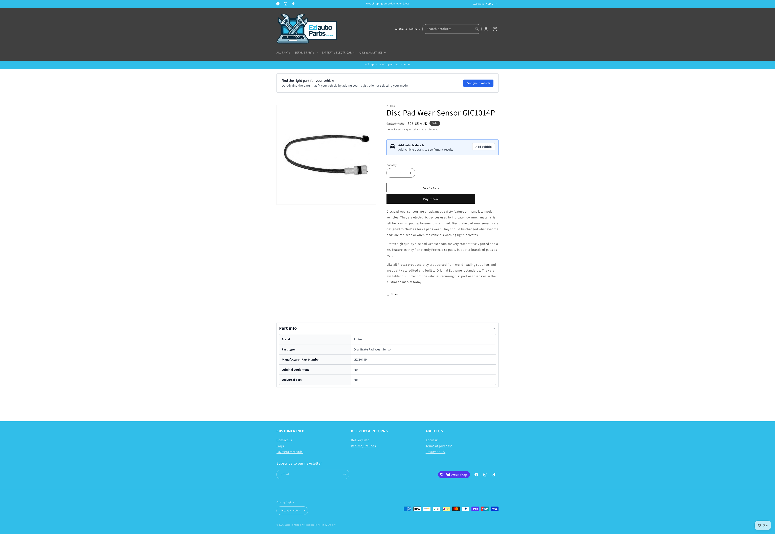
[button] (305, 52)
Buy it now (431, 199)
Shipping (407, 129)
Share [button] (395, 294)
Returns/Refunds (363, 446)
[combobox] (452, 29)
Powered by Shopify (325, 524)
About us (432, 440)
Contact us (284, 440)
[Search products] (476, 28)
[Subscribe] (344, 474)
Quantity (391, 165)
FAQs (280, 446)
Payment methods (289, 452)
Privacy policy (435, 452)
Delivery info (360, 440)
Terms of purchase (439, 446)
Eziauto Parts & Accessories (299, 524)
